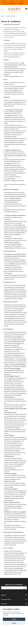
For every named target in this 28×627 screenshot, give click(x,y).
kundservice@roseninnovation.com (16, 33)
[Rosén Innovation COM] (14, 9)
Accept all (14, 619)
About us (3, 595)
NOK (21, 1)
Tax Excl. (12, 1)
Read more (4, 603)
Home (2, 16)
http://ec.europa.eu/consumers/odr (18, 564)
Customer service (6, 599)
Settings (14, 623)
